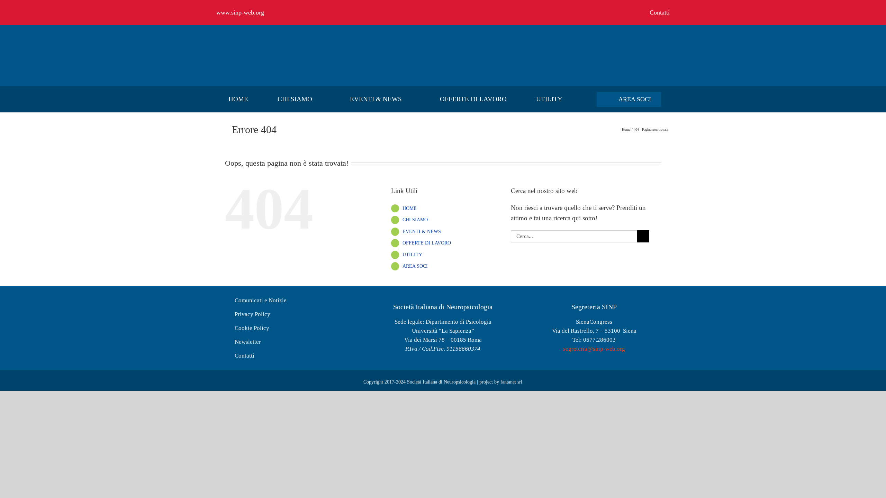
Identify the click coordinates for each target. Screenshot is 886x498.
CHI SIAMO (415, 219)
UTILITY (412, 254)
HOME (410, 208)
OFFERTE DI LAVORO (427, 243)
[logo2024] (268, 36)
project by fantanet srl (500, 382)
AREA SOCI (415, 266)
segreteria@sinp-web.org (594, 348)
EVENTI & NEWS (422, 231)
